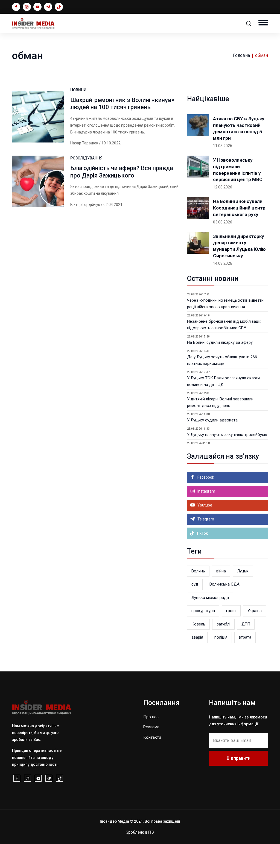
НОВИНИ (78, 90)
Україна (254, 610)
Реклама (151, 726)
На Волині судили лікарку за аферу (220, 342)
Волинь (198, 571)
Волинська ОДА (224, 584)
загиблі (223, 624)
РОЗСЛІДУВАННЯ (86, 158)
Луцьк (243, 571)
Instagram (206, 491)
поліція (221, 637)
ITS (151, 832)
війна (221, 571)
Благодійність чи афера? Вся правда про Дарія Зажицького (121, 172)
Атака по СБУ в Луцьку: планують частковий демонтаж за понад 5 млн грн (239, 128)
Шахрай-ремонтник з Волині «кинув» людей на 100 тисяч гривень (122, 103)
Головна (241, 55)
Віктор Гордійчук (85, 204)
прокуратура (203, 610)
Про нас (151, 716)
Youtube (204, 505)
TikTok (202, 533)
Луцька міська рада (210, 597)
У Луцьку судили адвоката (212, 420)
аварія (197, 637)
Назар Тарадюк (84, 143)
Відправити (238, 758)
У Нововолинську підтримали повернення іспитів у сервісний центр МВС (237, 169)
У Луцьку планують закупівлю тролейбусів (227, 434)
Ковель (198, 624)
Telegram (205, 519)
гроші (231, 610)
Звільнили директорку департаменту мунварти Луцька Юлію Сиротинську (239, 246)
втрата (245, 637)
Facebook (205, 477)
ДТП (245, 624)
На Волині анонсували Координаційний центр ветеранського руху (239, 208)
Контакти (152, 737)
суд (194, 584)
